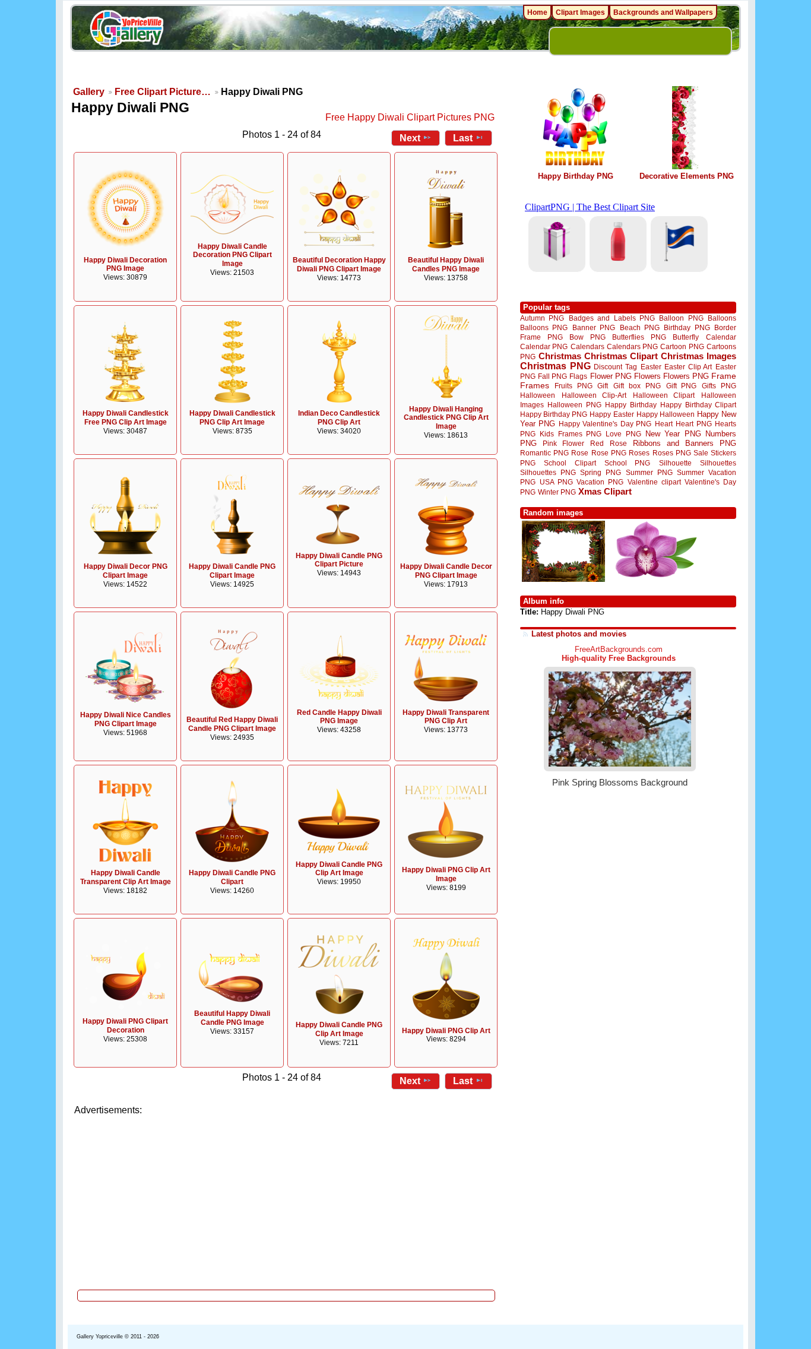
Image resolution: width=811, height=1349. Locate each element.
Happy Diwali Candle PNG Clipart (232, 877)
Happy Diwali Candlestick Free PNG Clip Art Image (126, 417)
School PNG (627, 463)
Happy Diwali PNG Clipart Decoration (125, 1025)
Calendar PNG (544, 346)
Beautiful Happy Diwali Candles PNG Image (446, 264)
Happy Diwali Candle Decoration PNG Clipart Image (232, 255)
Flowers (647, 376)
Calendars (587, 346)
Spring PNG (600, 472)
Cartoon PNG (682, 346)
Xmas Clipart (605, 491)
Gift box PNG (637, 386)
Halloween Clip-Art (594, 395)
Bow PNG (587, 337)
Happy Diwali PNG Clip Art (446, 1031)
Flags (578, 376)
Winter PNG (557, 492)
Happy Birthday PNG (575, 176)
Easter (651, 366)
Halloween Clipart (664, 395)
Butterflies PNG (639, 337)
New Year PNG (673, 433)
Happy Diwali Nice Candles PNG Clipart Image (125, 719)
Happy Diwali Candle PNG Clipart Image (232, 571)
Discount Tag (615, 366)
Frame (723, 376)
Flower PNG (611, 376)
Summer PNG (649, 472)
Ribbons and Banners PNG (684, 443)
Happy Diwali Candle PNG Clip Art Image (339, 869)
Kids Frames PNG (570, 434)
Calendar (721, 337)
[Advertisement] (286, 1199)
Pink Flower (563, 443)
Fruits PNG (574, 386)
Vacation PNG (599, 482)
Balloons (722, 318)
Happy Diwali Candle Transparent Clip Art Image (125, 877)
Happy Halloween (665, 414)
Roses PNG (671, 453)
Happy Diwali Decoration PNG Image (125, 264)
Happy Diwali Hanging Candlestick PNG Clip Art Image (446, 418)
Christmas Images (698, 356)
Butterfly (686, 337)
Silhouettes (718, 463)
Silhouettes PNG (548, 472)
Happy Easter (611, 414)
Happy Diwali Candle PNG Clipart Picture (339, 560)
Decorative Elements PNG (686, 176)
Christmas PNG (555, 366)
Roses (639, 453)
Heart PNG (693, 424)
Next (410, 138)
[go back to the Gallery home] (126, 30)
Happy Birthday (630, 404)
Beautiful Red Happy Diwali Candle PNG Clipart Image (232, 724)
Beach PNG (640, 327)
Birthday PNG (686, 327)
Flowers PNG (686, 376)
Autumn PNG (542, 318)
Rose (579, 453)
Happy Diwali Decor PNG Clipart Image (125, 571)
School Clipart (569, 463)
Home (537, 12)
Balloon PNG (681, 318)
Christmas (559, 356)
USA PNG (556, 482)
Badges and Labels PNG (612, 318)
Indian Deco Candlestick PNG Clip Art (339, 417)
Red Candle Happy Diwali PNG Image (339, 717)
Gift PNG (681, 386)
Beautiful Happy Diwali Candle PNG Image (232, 1018)
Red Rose (608, 443)
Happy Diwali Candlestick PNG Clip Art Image (232, 417)
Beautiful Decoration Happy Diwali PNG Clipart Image (339, 264)
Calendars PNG (632, 346)
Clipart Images (580, 12)
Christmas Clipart (621, 356)
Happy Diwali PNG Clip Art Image (446, 874)
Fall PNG (552, 376)
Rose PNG (608, 453)
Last (463, 138)
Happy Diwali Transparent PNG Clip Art (446, 717)
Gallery (88, 92)
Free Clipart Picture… (163, 92)
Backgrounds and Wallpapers (663, 12)
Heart (664, 424)
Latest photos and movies (578, 633)
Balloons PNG (544, 327)
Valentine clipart (654, 482)
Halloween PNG (574, 404)
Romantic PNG (544, 453)
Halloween (537, 395)
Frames (534, 385)
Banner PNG (593, 327)
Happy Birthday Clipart (698, 404)
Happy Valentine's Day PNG (605, 424)
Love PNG (623, 434)
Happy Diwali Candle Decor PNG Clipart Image (446, 571)
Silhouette (675, 463)
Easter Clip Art (688, 366)
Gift (602, 386)
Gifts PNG (719, 386)
